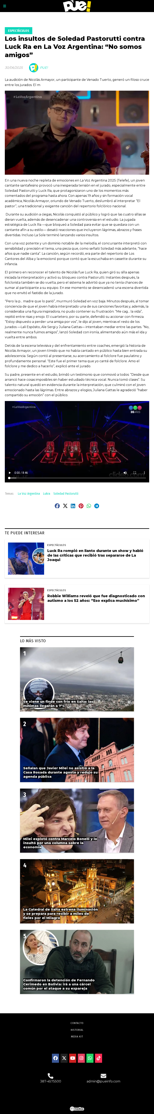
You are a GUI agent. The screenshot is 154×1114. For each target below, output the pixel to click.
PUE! (44, 68)
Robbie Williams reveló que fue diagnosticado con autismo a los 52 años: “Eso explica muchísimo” (96, 598)
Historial (77, 1029)
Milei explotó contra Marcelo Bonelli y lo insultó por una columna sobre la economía (60, 843)
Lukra (46, 493)
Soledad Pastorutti (65, 493)
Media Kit (77, 1036)
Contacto (77, 1023)
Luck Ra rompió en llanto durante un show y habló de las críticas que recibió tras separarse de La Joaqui (95, 555)
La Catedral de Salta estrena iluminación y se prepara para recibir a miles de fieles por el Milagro (60, 914)
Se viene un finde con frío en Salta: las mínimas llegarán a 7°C (58, 704)
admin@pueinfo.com (103, 1081)
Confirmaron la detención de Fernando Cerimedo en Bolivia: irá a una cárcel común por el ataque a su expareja (59, 984)
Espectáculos (18, 31)
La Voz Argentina (29, 493)
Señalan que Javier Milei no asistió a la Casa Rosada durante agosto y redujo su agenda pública (60, 772)
